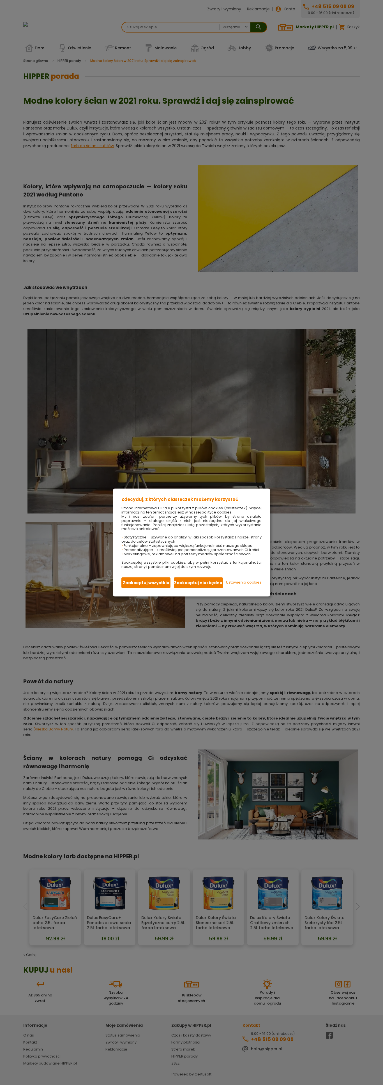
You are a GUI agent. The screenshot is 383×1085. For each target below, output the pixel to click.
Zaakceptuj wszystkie (146, 583)
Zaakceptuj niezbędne (198, 583)
